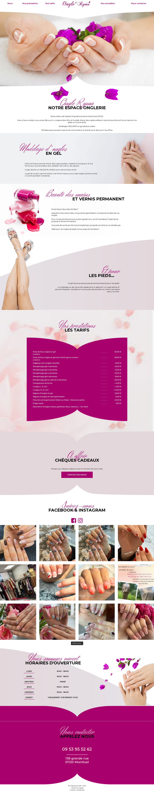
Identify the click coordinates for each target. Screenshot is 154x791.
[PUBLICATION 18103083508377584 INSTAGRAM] (97, 622)
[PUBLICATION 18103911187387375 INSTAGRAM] (18, 622)
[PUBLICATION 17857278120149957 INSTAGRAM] (57, 622)
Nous (10, 3)
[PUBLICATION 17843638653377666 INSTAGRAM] (57, 543)
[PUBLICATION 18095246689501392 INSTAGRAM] (97, 543)
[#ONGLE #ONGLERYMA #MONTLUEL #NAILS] (18, 543)
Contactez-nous (77, 475)
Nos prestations (30, 3)
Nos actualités (108, 3)
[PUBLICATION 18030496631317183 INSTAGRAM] (97, 582)
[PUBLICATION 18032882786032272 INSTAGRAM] (18, 582)
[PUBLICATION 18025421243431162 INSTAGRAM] (136, 543)
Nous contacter (138, 3)
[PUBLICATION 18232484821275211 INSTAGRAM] (57, 582)
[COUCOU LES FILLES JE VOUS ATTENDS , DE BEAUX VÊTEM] (136, 582)
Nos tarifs (50, 3)
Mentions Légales (77, 788)
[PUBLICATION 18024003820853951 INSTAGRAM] (136, 622)
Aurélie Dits (80, 790)
